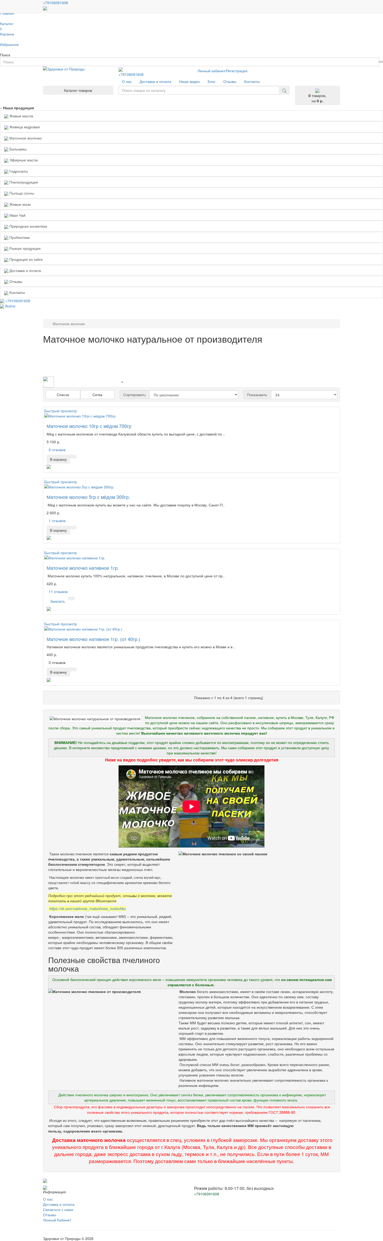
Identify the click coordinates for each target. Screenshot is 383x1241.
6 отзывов (57, 449)
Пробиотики (19, 237)
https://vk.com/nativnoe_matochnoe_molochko (87, 908)
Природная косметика (27, 226)
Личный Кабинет (57, 1219)
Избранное (9, 44)
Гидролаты (18, 171)
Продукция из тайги (25, 259)
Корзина (7, 32)
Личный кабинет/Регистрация (222, 70)
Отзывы (49, 1214)
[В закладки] (73, 456)
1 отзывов (57, 520)
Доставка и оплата (59, 1204)
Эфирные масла (23, 159)
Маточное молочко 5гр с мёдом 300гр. (88, 496)
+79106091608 (131, 74)
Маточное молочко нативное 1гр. (83, 567)
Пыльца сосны (21, 193)
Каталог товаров (78, 90)
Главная (7, 13)
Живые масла (20, 115)
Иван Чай (17, 215)
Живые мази (19, 204)
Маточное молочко (25, 138)
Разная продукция (24, 248)
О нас (48, 1199)
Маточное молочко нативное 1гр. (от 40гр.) (93, 638)
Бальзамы (17, 149)
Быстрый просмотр (60, 410)
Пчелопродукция (23, 182)
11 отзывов (58, 591)
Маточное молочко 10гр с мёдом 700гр (89, 425)
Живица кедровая (24, 126)
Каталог (6, 23)
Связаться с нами (58, 1209)
